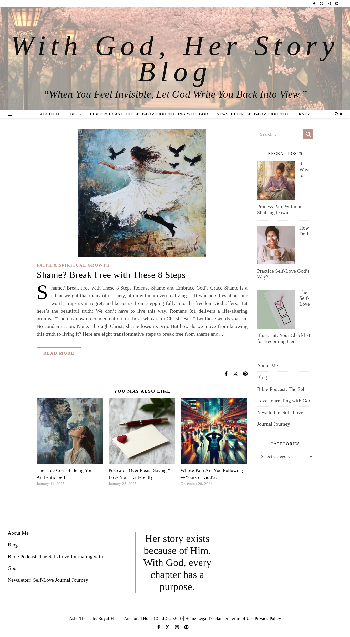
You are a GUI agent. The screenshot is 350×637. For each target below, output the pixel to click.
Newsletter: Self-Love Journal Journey (263, 114)
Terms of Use (241, 618)
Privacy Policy (268, 618)
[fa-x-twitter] (322, 3)
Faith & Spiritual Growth (73, 265)
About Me (51, 114)
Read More (58, 353)
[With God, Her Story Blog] (175, 58)
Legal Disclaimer (212, 618)
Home (190, 618)
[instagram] (329, 3)
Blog (76, 114)
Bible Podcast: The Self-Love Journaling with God (149, 114)
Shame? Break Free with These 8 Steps (111, 275)
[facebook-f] (314, 3)
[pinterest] (336, 3)
